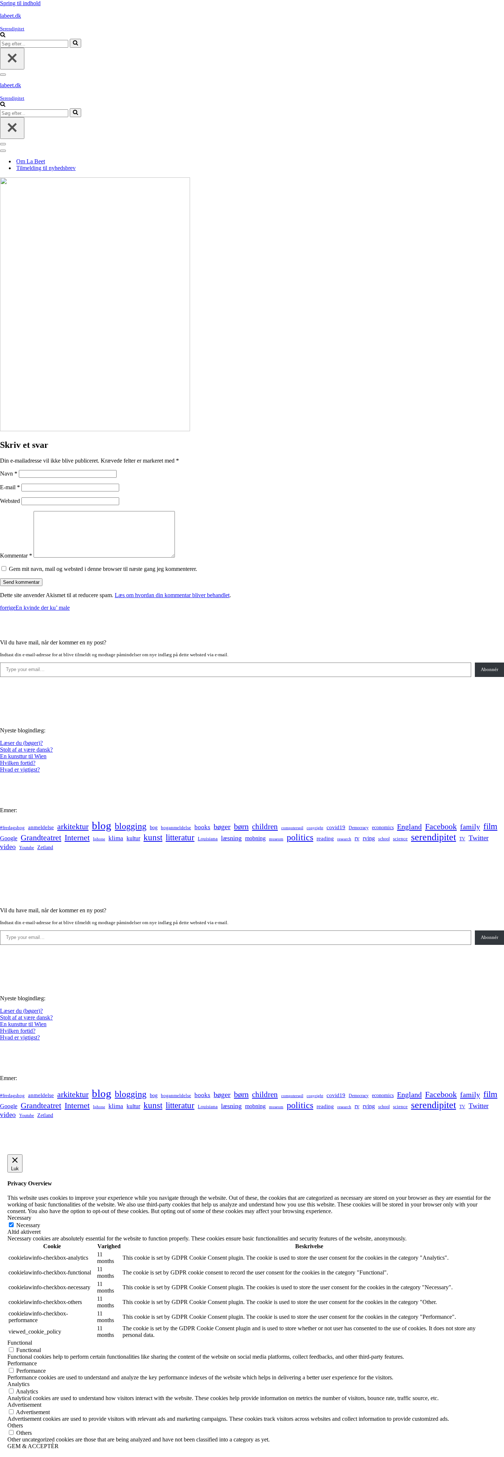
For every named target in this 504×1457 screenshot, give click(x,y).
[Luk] (12, 58)
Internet (77, 837)
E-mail (10, 487)
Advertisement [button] (24, 1405)
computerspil (292, 828)
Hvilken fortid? (17, 763)
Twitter (479, 838)
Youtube (26, 847)
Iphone (99, 839)
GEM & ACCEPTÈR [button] (33, 1446)
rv (357, 838)
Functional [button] (19, 1342)
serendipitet (433, 837)
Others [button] (15, 1425)
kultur (133, 838)
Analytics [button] (18, 1384)
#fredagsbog (12, 827)
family (470, 827)
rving (369, 838)
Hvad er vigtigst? (20, 769)
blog (101, 825)
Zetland (45, 847)
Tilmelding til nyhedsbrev (46, 168)
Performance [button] (22, 1363)
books (202, 827)
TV (462, 838)
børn (241, 826)
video (8, 847)
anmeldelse (41, 827)
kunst (153, 837)
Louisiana (208, 838)
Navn (8, 473)
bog (154, 827)
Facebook (441, 826)
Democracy (359, 827)
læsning (231, 838)
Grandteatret (41, 837)
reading (325, 838)
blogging (130, 826)
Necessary (28, 1225)
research (344, 839)
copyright (315, 828)
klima (115, 838)
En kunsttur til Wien (23, 756)
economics (383, 827)
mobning (255, 838)
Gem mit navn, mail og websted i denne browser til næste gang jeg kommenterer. (103, 569)
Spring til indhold (20, 3)
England (409, 827)
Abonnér (489, 669)
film (490, 826)
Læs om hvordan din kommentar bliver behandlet (172, 595)
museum (276, 839)
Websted (10, 501)
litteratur (180, 837)
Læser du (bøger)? (21, 743)
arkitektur (73, 826)
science (400, 838)
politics (300, 837)
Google (8, 838)
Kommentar (16, 555)
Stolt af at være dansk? (26, 749)
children (265, 827)
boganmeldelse (176, 827)
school (384, 839)
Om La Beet (30, 161)
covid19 (336, 827)
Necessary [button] (19, 1218)
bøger (222, 827)
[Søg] (3, 35)
